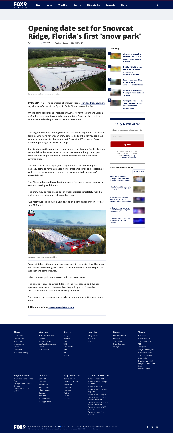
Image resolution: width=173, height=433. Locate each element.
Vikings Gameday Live (146, 349)
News (17, 332)
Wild (65, 344)
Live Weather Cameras (47, 344)
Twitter (66, 393)
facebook (148, 427)
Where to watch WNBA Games (97, 408)
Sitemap (42, 393)
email (157, 427)
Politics (16, 347)
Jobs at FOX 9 (44, 387)
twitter (152, 427)
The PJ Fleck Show (145, 352)
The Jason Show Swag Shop (146, 365)
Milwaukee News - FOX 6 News (23, 380)
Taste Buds (142, 358)
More (124, 5)
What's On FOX (44, 390)
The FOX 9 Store (144, 369)
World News (18, 341)
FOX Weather (44, 349)
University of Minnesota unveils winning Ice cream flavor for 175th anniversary (120, 178)
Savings (116, 347)
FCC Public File (44, 398)
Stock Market (118, 341)
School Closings (45, 341)
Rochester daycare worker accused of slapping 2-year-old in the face (120, 210)
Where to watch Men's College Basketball (97, 398)
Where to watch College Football (97, 383)
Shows (141, 332)
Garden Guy (92, 338)
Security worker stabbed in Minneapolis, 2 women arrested (120, 220)
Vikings (66, 335)
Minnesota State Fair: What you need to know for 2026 (133, 92)
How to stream (69, 379)
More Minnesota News (121, 167)
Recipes (91, 341)
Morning (92, 332)
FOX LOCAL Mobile (71, 382)
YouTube (67, 398)
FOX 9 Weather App (46, 335)
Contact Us (43, 379)
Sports (67, 332)
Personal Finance (119, 335)
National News (19, 338)
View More (139, 171)
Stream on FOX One (98, 375)
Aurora (66, 355)
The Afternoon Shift (145, 361)
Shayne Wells (93, 335)
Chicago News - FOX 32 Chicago (23, 385)
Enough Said (142, 347)
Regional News (22, 375)
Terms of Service (129, 158)
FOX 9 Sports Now (145, 355)
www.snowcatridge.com (61, 307)
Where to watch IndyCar (97, 394)
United (66, 352)
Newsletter (68, 384)
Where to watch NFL (96, 379)
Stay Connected (72, 375)
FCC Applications (45, 401)
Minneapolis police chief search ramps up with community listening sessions (120, 199)
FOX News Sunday (21, 352)
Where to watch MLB (96, 386)
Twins (66, 341)
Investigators (19, 344)
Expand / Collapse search (157, 5)
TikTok (66, 396)
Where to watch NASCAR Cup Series (97, 390)
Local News (18, 335)
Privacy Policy (129, 155)
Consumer (18, 349)
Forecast (42, 338)
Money (116, 332)
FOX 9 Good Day (144, 341)
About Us (44, 375)
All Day (140, 344)
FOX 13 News (48, 43)
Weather (43, 332)
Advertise (42, 396)
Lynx (65, 349)
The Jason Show (144, 338)
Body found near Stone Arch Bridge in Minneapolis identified (133, 82)
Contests (42, 382)
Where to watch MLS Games (96, 413)
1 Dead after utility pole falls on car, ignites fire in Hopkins (120, 188)
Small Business (119, 344)
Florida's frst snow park (93, 102)
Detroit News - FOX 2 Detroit (22, 390)
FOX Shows (142, 335)
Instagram (67, 390)
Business (116, 338)
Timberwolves (69, 347)
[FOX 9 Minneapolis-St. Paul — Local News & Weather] (22, 5)
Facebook (67, 387)
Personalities (44, 384)
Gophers (67, 338)
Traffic (41, 347)
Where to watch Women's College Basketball (98, 403)
